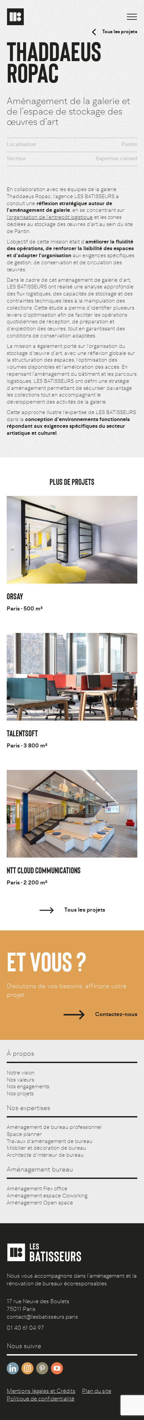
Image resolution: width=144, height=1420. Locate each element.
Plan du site (96, 1391)
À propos (20, 1054)
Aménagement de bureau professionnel (54, 1127)
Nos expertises (28, 1108)
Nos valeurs (20, 1080)
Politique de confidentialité (40, 1399)
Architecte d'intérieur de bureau (45, 1155)
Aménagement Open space (40, 1203)
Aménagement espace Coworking (47, 1196)
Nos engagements (28, 1087)
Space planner (24, 1134)
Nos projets (20, 1094)
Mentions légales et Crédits (41, 1391)
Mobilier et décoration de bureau (46, 1148)
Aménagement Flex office (37, 1189)
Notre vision (20, 1073)
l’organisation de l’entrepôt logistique (50, 217)
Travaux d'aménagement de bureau (49, 1141)
